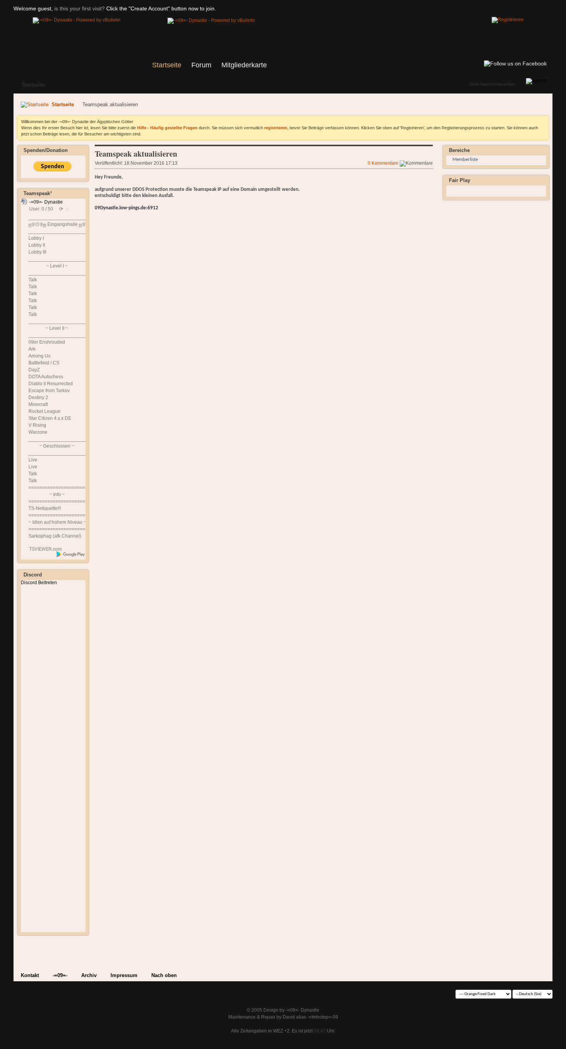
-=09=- (60, 975)
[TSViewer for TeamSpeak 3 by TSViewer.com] (42, 550)
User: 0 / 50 (41, 209)
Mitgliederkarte (244, 65)
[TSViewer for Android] (71, 554)
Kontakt (30, 975)
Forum (201, 65)
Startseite (166, 65)
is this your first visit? (79, 8)
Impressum (124, 975)
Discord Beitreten (39, 582)
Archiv (89, 975)
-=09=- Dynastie (46, 202)
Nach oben (164, 975)
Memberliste (465, 159)
